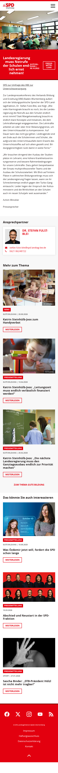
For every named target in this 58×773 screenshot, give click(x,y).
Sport (6, 676)
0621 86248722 (18, 251)
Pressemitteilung (49, 65)
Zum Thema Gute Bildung (29, 485)
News (7, 309)
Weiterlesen (12, 329)
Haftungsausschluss (29, 736)
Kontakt (29, 746)
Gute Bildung (34, 65)
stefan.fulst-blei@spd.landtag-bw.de (28, 247)
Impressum (29, 730)
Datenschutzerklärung (29, 741)
